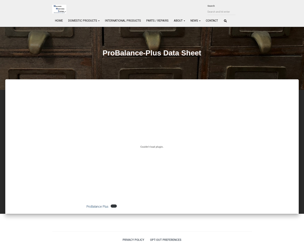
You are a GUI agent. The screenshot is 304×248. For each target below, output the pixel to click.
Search (211, 6)
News (194, 20)
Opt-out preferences (165, 240)
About (178, 20)
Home (59, 20)
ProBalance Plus (97, 206)
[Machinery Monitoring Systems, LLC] (59, 9)
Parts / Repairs (157, 20)
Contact (212, 20)
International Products (123, 20)
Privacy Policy (133, 240)
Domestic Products (83, 20)
